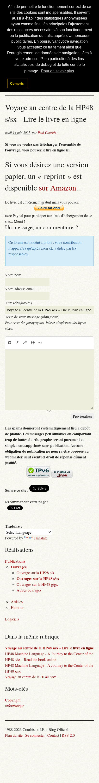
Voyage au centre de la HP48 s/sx (30, 676)
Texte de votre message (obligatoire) (32, 316)
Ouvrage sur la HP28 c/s (35, 572)
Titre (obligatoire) (18, 302)
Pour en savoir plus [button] (57, 71)
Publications (15, 561)
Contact (53, 735)
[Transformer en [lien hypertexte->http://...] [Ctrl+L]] (25, 343)
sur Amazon (57, 187)
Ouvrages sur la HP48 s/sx (38, 578)
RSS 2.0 (68, 735)
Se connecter (35, 735)
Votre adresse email (20, 288)
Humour (17, 607)
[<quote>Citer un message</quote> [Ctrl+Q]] (33, 343)
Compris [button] (17, 83)
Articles (17, 601)
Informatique (14, 705)
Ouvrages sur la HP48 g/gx (37, 584)
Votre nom (13, 274)
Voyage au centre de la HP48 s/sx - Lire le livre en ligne (49, 648)
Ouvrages (18, 567)
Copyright (12, 699)
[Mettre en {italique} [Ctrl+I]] (17, 343)
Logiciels (12, 618)
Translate (40, 537)
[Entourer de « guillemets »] (40, 343)
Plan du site (14, 735)
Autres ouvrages (29, 589)
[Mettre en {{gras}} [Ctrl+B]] (9, 343)
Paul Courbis (47, 132)
